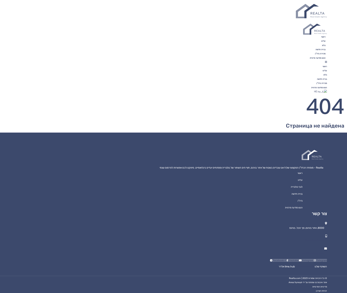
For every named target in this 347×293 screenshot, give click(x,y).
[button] (200, 62)
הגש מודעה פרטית (317, 58)
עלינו (323, 41)
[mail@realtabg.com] (325, 248)
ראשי (323, 37)
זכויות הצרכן (321, 291)
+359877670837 (299, 266)
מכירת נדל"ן (320, 53)
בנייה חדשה (320, 49)
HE (316, 91)
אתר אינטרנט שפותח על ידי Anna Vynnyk (308, 282)
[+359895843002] (326, 236)
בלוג (323, 45)
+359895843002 (314, 240)
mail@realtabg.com (313, 253)
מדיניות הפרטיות (319, 286)
